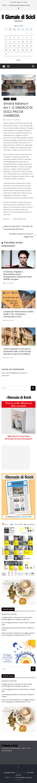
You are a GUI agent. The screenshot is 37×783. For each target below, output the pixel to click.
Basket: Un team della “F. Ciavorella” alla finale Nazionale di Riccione (18, 227)
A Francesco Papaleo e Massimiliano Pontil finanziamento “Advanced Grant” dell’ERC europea (17, 275)
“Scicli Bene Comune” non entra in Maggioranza (21, 235)
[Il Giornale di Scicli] (4, 66)
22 (27, 46)
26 (14, 50)
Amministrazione (7, 750)
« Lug (18, 60)
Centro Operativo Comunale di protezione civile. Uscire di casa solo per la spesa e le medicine (17, 351)
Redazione (18, 120)
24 (6, 50)
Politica (13, 99)
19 (14, 46)
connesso (13, 373)
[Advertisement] (16, 457)
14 (23, 42)
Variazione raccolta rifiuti (9, 614)
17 (6, 46)
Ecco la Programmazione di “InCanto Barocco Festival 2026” (20, 5)
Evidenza (6, 99)
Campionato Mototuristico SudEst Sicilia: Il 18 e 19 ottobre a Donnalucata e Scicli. (18, 314)
